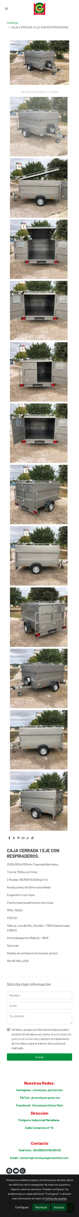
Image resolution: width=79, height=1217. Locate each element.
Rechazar (41, 1207)
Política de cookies (55, 1198)
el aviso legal (58, 1034)
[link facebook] (9, 1170)
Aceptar (59, 1207)
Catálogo (12, 22)
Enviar (39, 1057)
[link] (39, 8)
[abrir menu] (6, 8)
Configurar (22, 1207)
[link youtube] (16, 1170)
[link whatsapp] (22, 1170)
